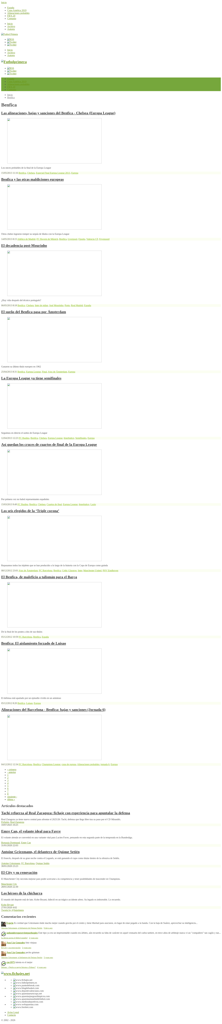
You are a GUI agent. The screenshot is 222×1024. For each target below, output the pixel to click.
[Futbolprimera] (14, 62)
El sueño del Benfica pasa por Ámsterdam (33, 312)
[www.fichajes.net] (15, 974)
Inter (80, 570)
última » (11, 799)
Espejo (9, 923)
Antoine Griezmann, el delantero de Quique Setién (40, 852)
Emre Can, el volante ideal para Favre (31, 831)
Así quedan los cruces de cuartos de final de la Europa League (49, 444)
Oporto (81, 239)
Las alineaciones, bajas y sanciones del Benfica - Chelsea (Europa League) (58, 113)
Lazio (93, 504)
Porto (67, 305)
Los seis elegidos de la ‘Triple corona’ (30, 511)
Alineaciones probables (18, 13)
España (10, 7)
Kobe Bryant (7, 904)
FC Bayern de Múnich (47, 239)
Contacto (11, 1015)
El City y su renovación (19, 872)
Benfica (11, 97)
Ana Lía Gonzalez (15, 942)
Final (44, 371)
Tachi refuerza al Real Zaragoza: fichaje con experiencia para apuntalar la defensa (65, 813)
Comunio (11, 18)
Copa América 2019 (16, 10)
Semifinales (80, 438)
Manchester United (92, 570)
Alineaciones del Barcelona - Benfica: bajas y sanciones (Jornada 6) (53, 710)
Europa (74, 173)
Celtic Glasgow (69, 570)
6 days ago (48, 928)
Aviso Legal (13, 1012)
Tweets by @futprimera (12, 910)
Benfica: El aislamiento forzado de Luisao (33, 643)
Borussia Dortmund (10, 842)
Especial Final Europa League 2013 (53, 173)
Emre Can (26, 842)
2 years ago (33, 938)
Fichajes (5, 822)
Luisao (29, 703)
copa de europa (69, 764)
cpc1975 (10, 962)
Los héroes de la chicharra (21, 893)
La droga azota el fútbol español (14, 938)
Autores (11, 29)
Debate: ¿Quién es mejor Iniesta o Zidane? (18, 967)
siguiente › (12, 796)
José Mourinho (56, 305)
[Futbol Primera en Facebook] (11, 42)
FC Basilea (24, 438)
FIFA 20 (11, 16)
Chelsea (31, 173)
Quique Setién (42, 863)
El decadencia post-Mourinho (24, 245)
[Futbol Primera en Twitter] (11, 45)
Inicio (4, 2)
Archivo (11, 26)
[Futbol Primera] (9, 34)
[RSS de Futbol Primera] (10, 39)
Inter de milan (41, 305)
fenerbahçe (69, 438)
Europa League (33, 371)
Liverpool (72, 239)
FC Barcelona (45, 570)
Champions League (51, 764)
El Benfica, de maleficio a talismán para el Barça (39, 577)
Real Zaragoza (17, 822)
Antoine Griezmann (10, 863)
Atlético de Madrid (26, 239)
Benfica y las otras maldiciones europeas (32, 179)
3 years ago (26, 948)
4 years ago (41, 967)
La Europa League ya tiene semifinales (31, 378)
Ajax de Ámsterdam (57, 371)
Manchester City (9, 884)
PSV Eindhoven (110, 570)
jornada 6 (105, 764)
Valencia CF (92, 239)
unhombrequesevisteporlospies (22, 933)
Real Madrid (77, 305)
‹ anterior (11, 772)
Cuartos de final (54, 504)
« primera (11, 769)
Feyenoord (104, 239)
